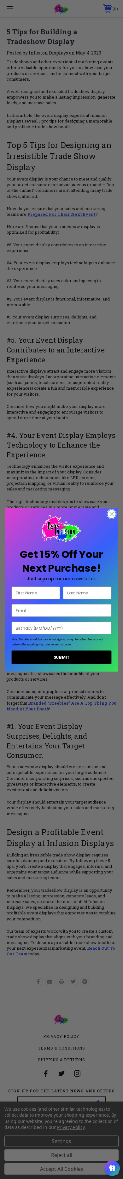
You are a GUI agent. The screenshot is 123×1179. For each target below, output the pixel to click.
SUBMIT (62, 657)
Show (112, 1168)
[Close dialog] (111, 514)
